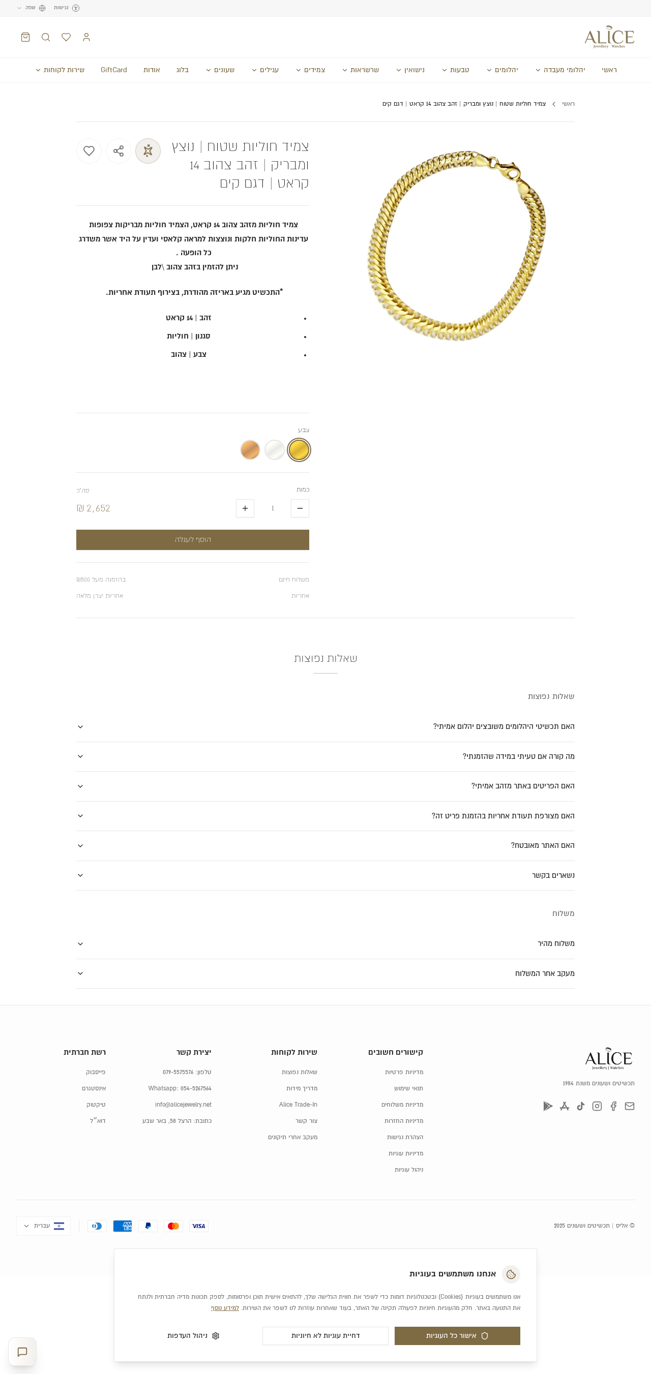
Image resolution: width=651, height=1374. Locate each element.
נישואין (414, 70)
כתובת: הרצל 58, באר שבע (177, 1121)
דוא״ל (98, 1121)
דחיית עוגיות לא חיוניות (325, 1336)
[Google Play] (548, 1106)
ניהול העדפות (187, 1336)
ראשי (609, 70)
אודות (151, 70)
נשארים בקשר (553, 875)
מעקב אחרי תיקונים (292, 1137)
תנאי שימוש (408, 1088)
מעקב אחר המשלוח (545, 973)
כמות (303, 490)
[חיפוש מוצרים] (46, 37)
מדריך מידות (301, 1088)
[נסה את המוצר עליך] (148, 151)
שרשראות (364, 70)
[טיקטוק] (581, 1106)
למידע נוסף (225, 1308)
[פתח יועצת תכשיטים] (22, 1352)
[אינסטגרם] (597, 1106)
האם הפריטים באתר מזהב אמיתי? (523, 786)
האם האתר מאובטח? (543, 845)
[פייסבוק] (613, 1106)
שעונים (224, 70)
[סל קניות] (25, 37)
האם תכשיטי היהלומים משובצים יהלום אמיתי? (504, 726)
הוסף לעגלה (193, 540)
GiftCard (114, 70)
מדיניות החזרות (403, 1121)
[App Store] (564, 1106)
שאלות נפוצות (299, 1072)
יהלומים (506, 70)
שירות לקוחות (64, 70)
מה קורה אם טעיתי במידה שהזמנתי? (519, 756)
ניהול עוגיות (409, 1170)
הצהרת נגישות (405, 1137)
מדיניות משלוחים (402, 1105)
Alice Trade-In (298, 1105)
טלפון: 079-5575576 (187, 1072)
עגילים (269, 70)
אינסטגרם (94, 1088)
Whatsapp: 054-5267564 (180, 1088)
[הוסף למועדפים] (89, 151)
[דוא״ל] (630, 1106)
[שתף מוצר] (118, 151)
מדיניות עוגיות (406, 1153)
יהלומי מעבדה (564, 70)
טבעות (459, 70)
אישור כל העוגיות (451, 1336)
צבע (303, 430)
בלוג (182, 70)
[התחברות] (86, 37)
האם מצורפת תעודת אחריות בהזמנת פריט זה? (503, 816)
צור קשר (306, 1121)
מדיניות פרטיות (404, 1072)
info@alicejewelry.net (183, 1105)
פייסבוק (96, 1072)
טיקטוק (96, 1105)
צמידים (314, 70)
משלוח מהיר (556, 943)
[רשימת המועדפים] (66, 37)
